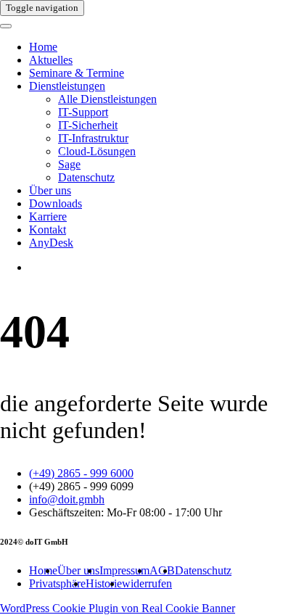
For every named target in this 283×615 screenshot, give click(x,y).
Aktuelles (51, 60)
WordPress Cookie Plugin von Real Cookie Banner (117, 608)
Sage (69, 164)
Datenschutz (86, 177)
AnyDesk (51, 242)
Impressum (124, 570)
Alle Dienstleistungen (107, 99)
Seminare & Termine (76, 73)
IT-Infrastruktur (93, 138)
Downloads (55, 203)
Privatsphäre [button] (57, 583)
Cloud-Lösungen (97, 151)
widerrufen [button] (147, 583)
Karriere (48, 216)
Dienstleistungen (67, 86)
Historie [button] (104, 583)
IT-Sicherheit (88, 125)
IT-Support (83, 112)
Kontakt (47, 229)
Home (43, 47)
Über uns (50, 190)
